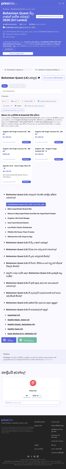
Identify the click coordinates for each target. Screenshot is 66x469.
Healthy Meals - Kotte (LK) (19, 320)
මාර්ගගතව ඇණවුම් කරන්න (17, 53)
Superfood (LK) (14, 315)
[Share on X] (31, 456)
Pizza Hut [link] (33, 391)
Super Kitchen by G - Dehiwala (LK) (22, 333)
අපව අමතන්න (38, 449)
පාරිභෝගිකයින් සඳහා (57, 426)
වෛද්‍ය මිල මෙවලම (57, 441)
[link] (33, 383)
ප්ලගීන (36, 445)
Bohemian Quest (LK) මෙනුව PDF (13, 110)
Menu (4, 86)
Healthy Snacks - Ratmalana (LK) (21, 324)
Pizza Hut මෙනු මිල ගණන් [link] (13, 403)
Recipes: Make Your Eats (17, 86)
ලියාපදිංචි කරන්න (39, 422)
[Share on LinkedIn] (37, 456)
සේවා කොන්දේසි (56, 449)
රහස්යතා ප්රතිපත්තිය (57, 453)
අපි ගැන (53, 445)
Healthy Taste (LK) (15, 329)
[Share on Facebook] (28, 456)
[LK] (8, 3)
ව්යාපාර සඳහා (55, 422)
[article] (33, 392)
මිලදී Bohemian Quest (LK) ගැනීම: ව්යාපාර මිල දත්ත (50, 16)
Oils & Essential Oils (8, 91)
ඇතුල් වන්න (38, 426)
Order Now (26, 142)
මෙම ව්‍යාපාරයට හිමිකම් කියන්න (53, 78)
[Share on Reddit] (34, 456)
